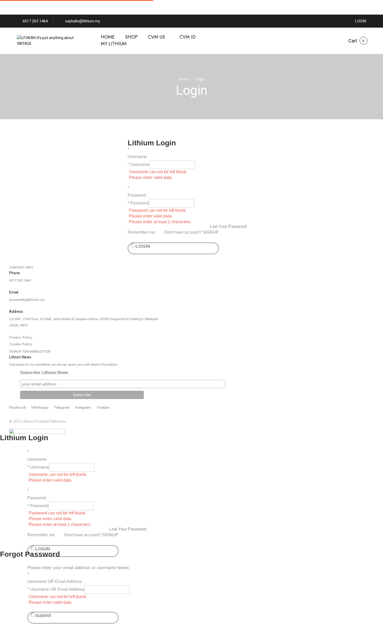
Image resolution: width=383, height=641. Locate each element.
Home (183, 79)
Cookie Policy (20, 344)
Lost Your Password (228, 226)
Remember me (141, 232)
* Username (139, 164)
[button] (352, 41)
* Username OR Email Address (55, 589)
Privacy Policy (20, 337)
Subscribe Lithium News (44, 372)
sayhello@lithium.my (82, 21)
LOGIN (360, 21)
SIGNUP (210, 232)
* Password (138, 203)
